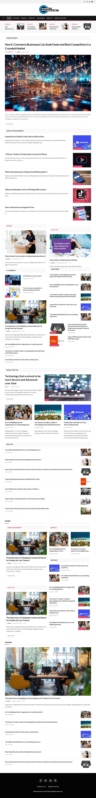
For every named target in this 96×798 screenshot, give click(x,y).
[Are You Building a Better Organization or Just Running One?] (86, 287)
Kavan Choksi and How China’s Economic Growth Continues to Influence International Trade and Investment (76, 28)
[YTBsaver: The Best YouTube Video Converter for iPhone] (82, 160)
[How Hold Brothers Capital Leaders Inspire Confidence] (86, 491)
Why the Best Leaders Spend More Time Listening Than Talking (25, 499)
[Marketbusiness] (48, 9)
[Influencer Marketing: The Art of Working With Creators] (82, 195)
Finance (24, 18)
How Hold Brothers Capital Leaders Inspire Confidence (22, 489)
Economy (16, 18)
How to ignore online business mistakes (63, 260)
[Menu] (3, 18)
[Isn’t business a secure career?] (13, 280)
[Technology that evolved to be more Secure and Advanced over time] (68, 387)
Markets (50, 18)
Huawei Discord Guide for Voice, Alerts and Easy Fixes (24, 137)
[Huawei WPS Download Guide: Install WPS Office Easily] (57, 341)
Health (81, 593)
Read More (10, 124)
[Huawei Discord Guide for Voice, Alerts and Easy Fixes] (82, 142)
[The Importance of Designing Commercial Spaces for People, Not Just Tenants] (20, 26)
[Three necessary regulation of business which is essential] (13, 292)
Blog (7, 284)
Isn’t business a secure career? (32, 276)
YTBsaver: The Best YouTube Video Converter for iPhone (26, 154)
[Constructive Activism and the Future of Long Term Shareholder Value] (86, 510)
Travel (81, 605)
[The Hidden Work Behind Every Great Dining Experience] (42, 26)
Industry (31, 18)
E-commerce (9, 52)
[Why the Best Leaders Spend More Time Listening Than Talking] (86, 501)
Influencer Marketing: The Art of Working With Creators (25, 190)
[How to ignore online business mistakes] (70, 245)
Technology (54, 345)
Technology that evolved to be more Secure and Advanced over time (23, 380)
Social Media (78, 148)
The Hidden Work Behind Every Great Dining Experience (31, 28)
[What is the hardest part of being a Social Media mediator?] (82, 178)
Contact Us (41, 786)
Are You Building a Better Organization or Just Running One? (24, 344)
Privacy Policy (53, 786)
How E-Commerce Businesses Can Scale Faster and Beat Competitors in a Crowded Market (48, 46)
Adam (18, 52)
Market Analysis (60, 18)
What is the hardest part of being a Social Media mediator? (26, 172)
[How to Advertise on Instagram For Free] (82, 213)
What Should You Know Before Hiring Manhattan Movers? (54, 28)
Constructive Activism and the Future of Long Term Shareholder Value (27, 508)
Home (9, 18)
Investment (41, 18)
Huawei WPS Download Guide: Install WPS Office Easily (79, 338)
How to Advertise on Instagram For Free (19, 207)
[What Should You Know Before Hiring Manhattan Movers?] (65, 26)
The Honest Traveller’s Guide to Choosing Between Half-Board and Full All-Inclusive (24, 352)
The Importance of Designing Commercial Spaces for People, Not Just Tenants (9, 28)
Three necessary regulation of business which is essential (32, 289)
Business (7, 24)
